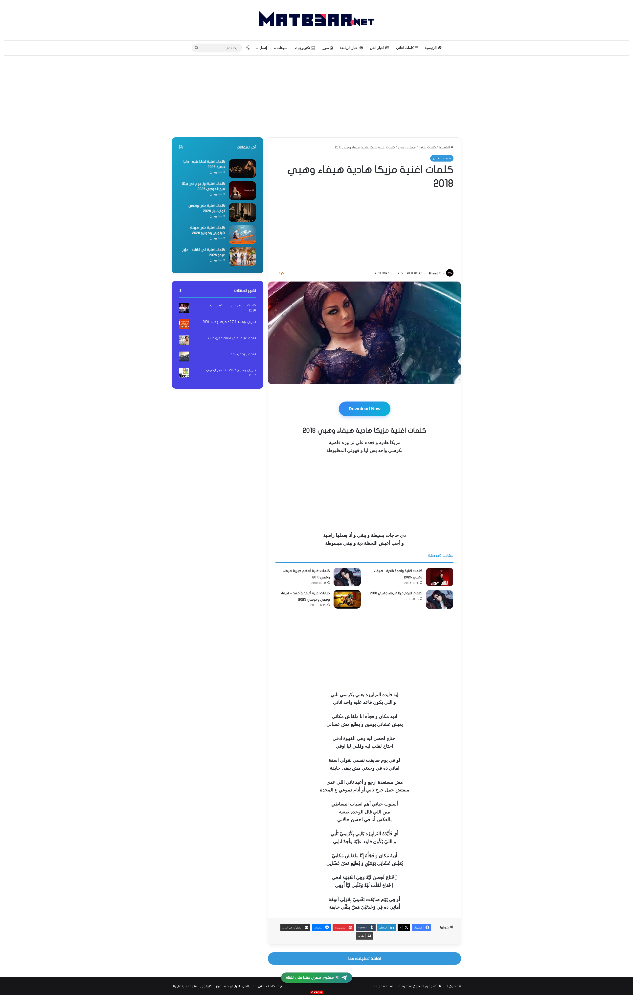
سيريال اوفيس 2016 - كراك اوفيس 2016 (229, 322)
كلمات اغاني (405, 48)
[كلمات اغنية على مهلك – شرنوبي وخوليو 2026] (242, 234)
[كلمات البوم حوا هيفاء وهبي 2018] (439, 599)
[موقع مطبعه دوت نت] (316, 20)
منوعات (282, 48)
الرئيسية (431, 48)
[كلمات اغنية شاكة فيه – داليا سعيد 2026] (242, 168)
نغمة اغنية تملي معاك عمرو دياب (232, 338)
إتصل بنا (261, 48)
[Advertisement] (316, 95)
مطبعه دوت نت (382, 986)
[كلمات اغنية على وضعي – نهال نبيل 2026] (242, 212)
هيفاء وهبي (407, 147)
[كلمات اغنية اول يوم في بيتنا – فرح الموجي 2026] (242, 190)
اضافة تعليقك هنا (364, 958)
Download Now (365, 408)
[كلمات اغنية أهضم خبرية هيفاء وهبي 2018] (347, 577)
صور (326, 48)
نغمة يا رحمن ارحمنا (242, 354)
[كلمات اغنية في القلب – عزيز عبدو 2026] (242, 256)
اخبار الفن (377, 48)
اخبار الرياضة (350, 48)
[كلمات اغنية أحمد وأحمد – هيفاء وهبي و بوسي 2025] (347, 599)
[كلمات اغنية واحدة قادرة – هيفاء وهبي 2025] (439, 577)
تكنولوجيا (304, 48)
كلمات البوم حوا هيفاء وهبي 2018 (396, 593)
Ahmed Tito (437, 273)
